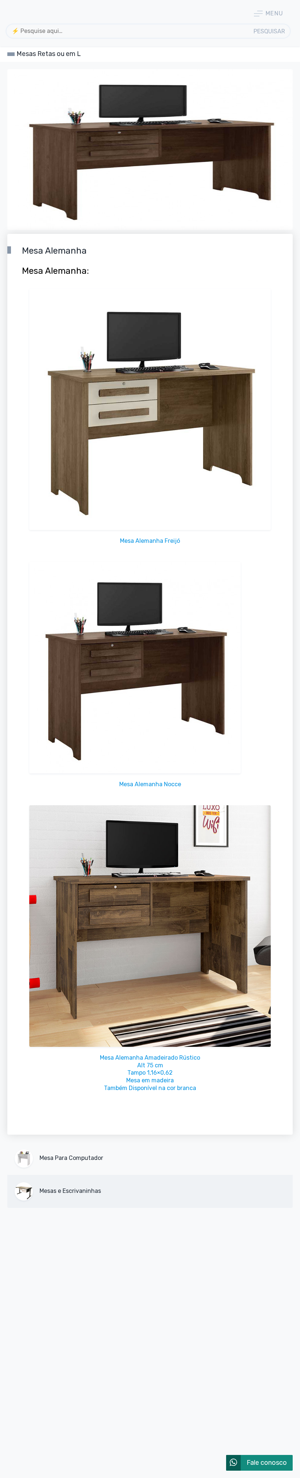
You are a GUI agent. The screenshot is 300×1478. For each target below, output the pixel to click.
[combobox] (128, 31)
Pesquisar (269, 31)
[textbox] (128, 31)
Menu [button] (275, 13)
